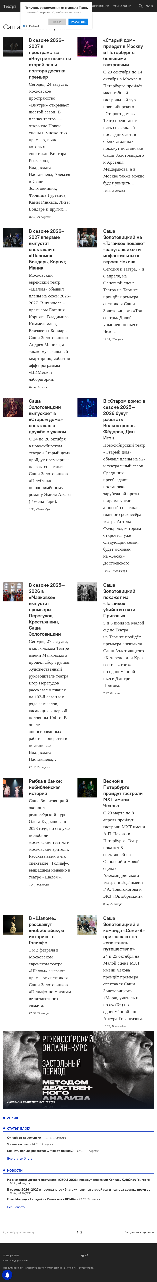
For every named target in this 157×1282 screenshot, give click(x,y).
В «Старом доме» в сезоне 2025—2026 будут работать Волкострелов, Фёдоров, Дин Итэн (124, 419)
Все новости (16, 1207)
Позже (57, 22)
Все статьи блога (20, 1158)
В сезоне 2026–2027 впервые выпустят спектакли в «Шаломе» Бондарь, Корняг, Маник (47, 249)
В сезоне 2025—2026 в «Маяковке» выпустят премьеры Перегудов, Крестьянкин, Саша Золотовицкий (47, 609)
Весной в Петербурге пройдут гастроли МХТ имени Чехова (123, 793)
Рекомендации (98, 6)
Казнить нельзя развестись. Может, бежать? (40, 1151)
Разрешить (78, 22)
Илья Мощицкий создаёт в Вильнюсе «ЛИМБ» (41, 1199)
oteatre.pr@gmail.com (15, 1260)
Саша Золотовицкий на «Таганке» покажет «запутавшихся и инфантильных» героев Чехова (124, 246)
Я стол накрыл (18, 1144)
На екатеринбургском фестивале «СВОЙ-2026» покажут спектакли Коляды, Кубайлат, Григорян (78, 1180)
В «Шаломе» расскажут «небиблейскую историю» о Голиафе (46, 930)
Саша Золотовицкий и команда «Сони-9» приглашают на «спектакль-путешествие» (124, 933)
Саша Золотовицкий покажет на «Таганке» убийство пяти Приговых (119, 600)
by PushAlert (32, 26)
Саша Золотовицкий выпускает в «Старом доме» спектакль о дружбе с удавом (47, 416)
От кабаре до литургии (24, 1138)
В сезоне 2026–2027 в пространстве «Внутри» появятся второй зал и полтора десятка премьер (50, 58)
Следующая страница (138, 1232)
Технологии (122, 6)
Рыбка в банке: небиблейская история (45, 787)
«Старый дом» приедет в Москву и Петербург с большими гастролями (123, 52)
